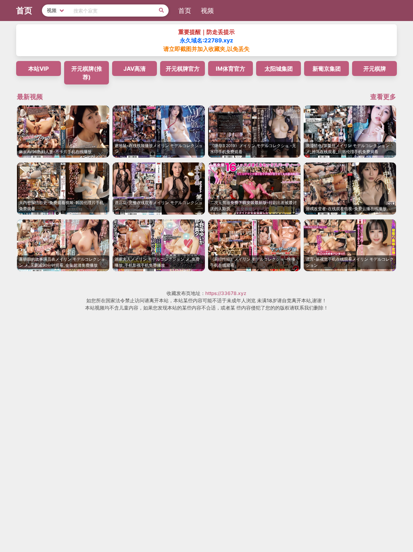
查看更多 (383, 97)
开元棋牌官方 (183, 68)
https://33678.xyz (225, 293)
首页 (184, 10)
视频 (207, 10)
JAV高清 (134, 68)
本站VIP (38, 68)
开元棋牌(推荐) (86, 72)
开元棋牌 (374, 68)
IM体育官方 (230, 68)
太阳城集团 (279, 68)
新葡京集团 (327, 68)
